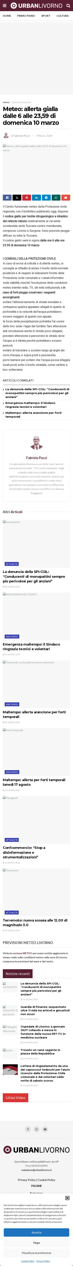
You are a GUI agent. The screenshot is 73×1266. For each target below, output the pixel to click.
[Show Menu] (4, 5)
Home (7, 15)
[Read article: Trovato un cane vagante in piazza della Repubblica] (10, 1053)
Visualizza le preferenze (36, 1252)
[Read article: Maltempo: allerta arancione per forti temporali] (36, 684)
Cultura (63, 15)
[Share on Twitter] (17, 198)
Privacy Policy (43, 1261)
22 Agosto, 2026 (12, 654)
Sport (45, 15)
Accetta (36, 1232)
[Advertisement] (36, 58)
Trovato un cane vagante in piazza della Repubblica (40, 1051)
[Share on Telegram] (46, 198)
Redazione (36, 1193)
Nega (36, 1242)
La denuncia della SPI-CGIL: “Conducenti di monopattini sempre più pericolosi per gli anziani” (37, 393)
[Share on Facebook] (7, 198)
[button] (67, 1198)
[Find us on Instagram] (36, 1129)
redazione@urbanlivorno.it (36, 1169)
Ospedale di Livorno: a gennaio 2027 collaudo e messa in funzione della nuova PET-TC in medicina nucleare (43, 1032)
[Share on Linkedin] (36, 198)
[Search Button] (68, 5)
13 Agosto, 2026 (12, 863)
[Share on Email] (65, 198)
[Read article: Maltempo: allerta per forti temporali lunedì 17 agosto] (36, 752)
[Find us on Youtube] (45, 1129)
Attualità (11, 564)
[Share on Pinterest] (26, 198)
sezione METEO (22, 953)
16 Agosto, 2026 (12, 790)
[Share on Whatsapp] (56, 198)
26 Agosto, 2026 (12, 587)
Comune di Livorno (21, 102)
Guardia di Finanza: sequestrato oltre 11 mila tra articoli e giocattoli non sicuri (45, 1010)
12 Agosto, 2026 (12, 930)
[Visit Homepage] (36, 5)
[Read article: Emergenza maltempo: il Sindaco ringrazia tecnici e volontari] (36, 616)
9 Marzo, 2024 (44, 135)
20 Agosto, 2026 (12, 722)
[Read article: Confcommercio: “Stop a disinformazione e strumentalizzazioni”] (36, 820)
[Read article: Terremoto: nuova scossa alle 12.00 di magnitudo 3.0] (36, 892)
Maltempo (12, 636)
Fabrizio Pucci (21, 135)
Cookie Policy (28, 1261)
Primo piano (26, 15)
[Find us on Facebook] (28, 1129)
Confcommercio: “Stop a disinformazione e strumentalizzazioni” (24, 852)
